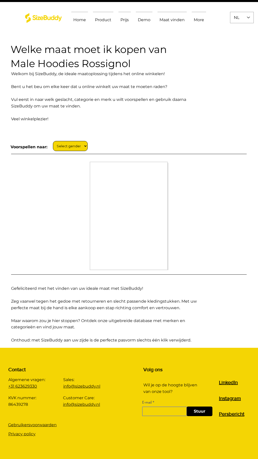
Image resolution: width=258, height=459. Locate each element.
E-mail (147, 402)
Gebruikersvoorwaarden (32, 424)
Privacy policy (22, 434)
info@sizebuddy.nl (81, 386)
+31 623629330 (22, 386)
